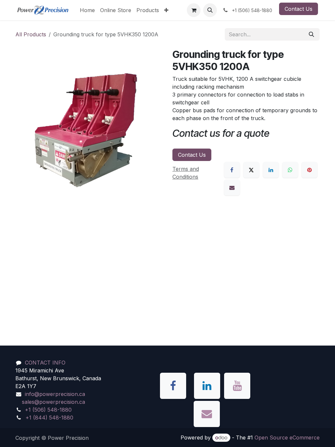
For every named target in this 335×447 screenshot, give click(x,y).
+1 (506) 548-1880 (48, 409)
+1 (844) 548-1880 (49, 417)
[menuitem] (87, 10)
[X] (251, 170)
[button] (210, 10)
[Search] (311, 34)
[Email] (232, 187)
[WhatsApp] (290, 170)
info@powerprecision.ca (55, 394)
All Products (30, 34)
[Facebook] (232, 170)
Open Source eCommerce (287, 437)
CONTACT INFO (45, 362)
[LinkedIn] (271, 170)
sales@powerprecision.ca (53, 402)
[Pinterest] (309, 170)
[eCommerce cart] (194, 10)
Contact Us (298, 9)
